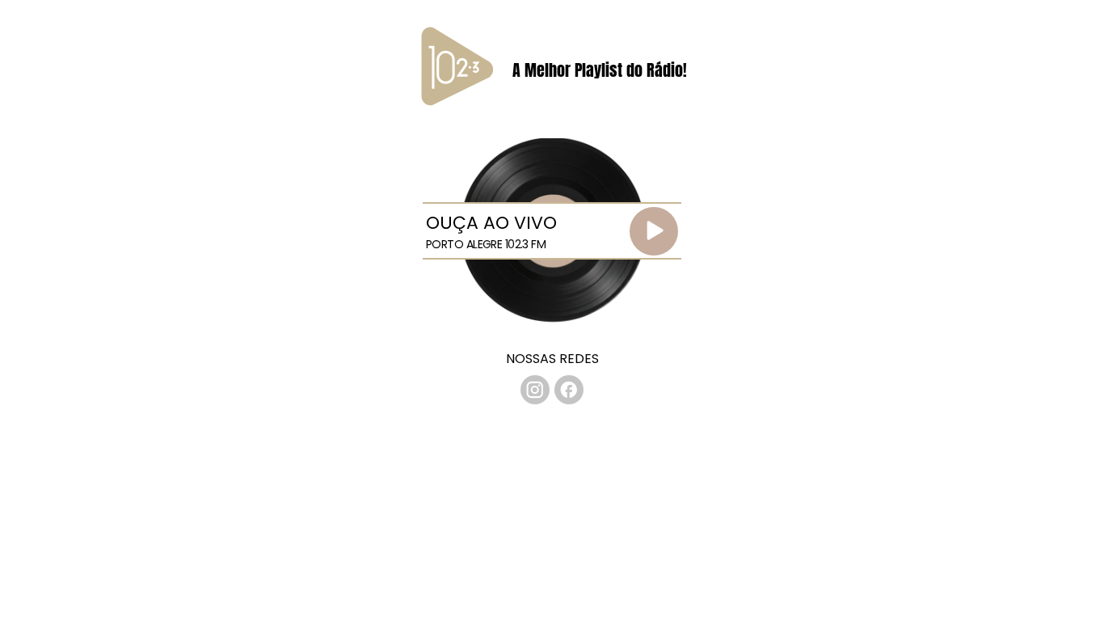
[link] (535, 389)
